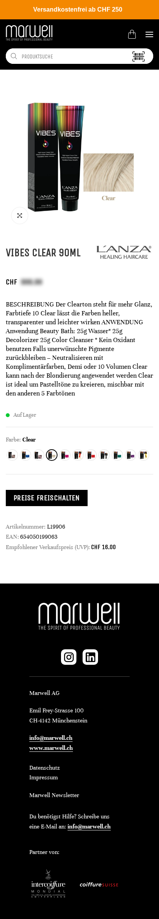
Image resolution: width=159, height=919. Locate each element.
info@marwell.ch (51, 737)
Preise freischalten (47, 497)
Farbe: (13, 439)
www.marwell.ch (51, 747)
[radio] (12, 455)
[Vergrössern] (20, 215)
